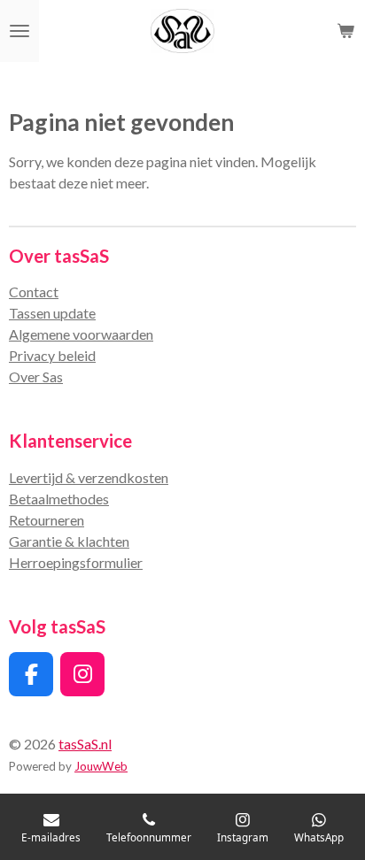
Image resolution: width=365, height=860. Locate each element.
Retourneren (46, 519)
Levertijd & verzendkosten (88, 477)
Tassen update (52, 312)
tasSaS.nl (85, 743)
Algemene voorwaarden (81, 334)
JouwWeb (101, 766)
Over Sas (36, 376)
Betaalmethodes (59, 498)
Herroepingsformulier (76, 562)
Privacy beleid (52, 355)
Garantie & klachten (69, 541)
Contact (33, 291)
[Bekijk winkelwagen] (345, 31)
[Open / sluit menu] (19, 31)
